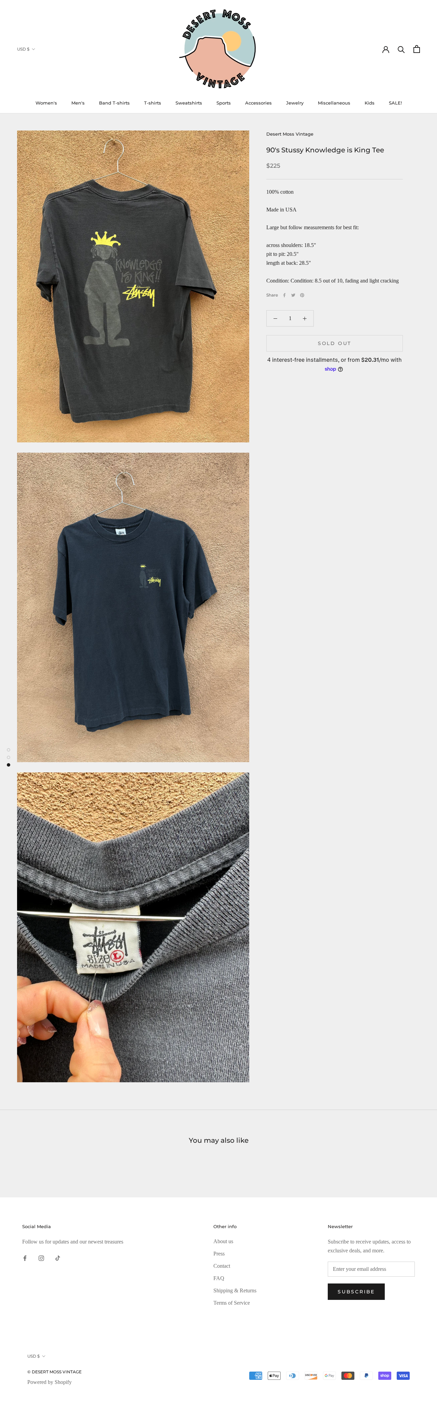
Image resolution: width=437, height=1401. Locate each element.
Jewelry (295, 103)
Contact (221, 1266)
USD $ (23, 49)
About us (223, 1241)
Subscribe (356, 1292)
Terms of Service (231, 1303)
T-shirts (152, 103)
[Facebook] (284, 295)
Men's (78, 103)
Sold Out (334, 343)
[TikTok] (57, 1257)
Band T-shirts (114, 103)
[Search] (401, 49)
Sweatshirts (188, 103)
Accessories (258, 103)
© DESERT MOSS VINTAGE (54, 1371)
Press (219, 1253)
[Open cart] (416, 49)
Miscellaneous (334, 103)
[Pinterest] (302, 295)
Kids (370, 103)
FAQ (218, 1278)
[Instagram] (41, 1257)
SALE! (395, 103)
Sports (223, 103)
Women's (46, 103)
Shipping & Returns (234, 1290)
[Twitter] (293, 295)
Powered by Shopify (49, 1382)
